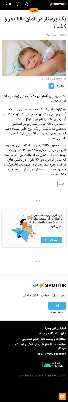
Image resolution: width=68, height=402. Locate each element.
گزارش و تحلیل (30, 295)
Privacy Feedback (55, 354)
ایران (55, 295)
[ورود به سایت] (26, 4)
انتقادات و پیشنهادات (53, 339)
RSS (39, 354)
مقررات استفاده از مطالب (51, 333)
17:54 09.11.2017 (56, 35)
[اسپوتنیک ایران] (58, 6)
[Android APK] (53, 365)
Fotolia (45, 79)
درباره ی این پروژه (55, 328)
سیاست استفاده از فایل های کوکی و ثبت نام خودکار (40, 346)
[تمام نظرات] (62, 396)
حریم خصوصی (30, 339)
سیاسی (45, 295)
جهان (61, 184)
